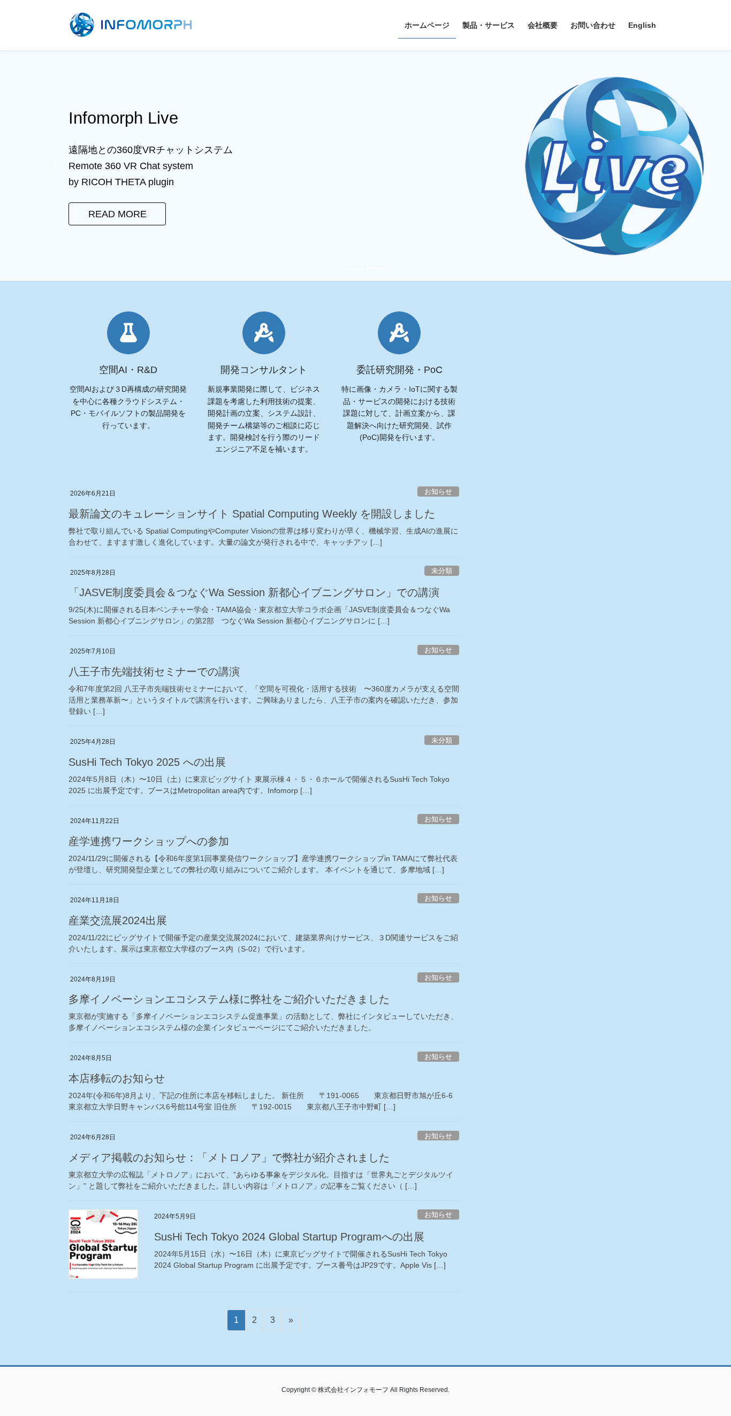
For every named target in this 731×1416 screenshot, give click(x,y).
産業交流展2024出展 (117, 920)
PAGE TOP (704, 1364)
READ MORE (117, 206)
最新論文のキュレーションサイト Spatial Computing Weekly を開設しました (251, 514)
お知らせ (438, 492)
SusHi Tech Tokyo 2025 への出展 (147, 762)
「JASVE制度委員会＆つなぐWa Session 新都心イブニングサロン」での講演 (253, 592)
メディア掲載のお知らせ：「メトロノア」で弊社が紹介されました (229, 1157)
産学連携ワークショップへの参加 (148, 841)
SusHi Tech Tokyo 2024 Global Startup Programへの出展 (289, 1237)
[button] (55, 165)
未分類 (441, 571)
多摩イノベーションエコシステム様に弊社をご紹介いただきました (229, 999)
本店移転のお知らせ (116, 1078)
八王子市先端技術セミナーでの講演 (154, 671)
